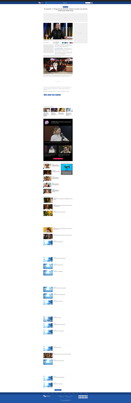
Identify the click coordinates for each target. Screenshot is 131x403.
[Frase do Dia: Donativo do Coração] (48, 325)
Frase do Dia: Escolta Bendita (58, 241)
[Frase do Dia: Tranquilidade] (48, 272)
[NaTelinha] (41, 3)
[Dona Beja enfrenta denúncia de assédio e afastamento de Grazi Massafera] (48, 206)
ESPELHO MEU (86, 393)
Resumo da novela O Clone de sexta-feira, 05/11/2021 (62, 354)
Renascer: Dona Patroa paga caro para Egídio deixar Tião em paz (62, 199)
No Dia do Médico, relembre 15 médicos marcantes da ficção (61, 114)
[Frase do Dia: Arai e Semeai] (48, 302)
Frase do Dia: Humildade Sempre (58, 377)
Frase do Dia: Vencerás (57, 317)
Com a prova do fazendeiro (59, 48)
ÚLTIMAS (44, 393)
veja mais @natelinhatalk (58, 158)
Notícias (65, 3)
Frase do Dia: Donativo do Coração (59, 324)
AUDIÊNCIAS (65, 393)
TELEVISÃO (48, 393)
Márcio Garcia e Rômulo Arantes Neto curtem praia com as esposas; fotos (55, 184)
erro (72, 42)
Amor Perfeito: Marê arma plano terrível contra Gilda (62, 235)
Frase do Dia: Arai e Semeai (58, 301)
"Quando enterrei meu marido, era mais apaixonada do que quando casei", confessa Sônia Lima (50, 155)
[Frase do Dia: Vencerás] (48, 348)
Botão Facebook (82, 396)
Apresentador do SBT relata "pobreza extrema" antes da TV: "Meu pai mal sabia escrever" (64, 155)
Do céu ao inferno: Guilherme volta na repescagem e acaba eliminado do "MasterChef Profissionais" (46, 114)
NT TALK (61, 393)
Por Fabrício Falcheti (46, 42)
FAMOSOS (57, 393)
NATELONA (81, 393)
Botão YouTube (87, 396)
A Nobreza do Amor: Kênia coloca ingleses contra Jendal (56, 171)
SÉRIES (77, 393)
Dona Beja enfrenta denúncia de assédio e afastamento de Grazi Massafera (62, 206)
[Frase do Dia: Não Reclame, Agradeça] (48, 289)
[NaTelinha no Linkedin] (82, 397)
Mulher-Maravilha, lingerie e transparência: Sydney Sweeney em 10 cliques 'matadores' (56, 191)
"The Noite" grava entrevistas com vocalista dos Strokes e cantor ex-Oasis (54, 114)
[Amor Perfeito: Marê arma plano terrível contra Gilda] (48, 236)
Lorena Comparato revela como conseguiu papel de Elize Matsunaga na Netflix (56, 142)
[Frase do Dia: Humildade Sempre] (48, 378)
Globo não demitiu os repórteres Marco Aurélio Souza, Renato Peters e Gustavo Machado (69, 114)
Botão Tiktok (79, 396)
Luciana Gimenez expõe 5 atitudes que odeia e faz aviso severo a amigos (55, 178)
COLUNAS (69, 393)
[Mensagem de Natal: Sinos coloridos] (48, 213)
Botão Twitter (83, 396)
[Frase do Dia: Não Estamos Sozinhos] (48, 259)
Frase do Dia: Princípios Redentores (59, 294)
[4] (47, 184)
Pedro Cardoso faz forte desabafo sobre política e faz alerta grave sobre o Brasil (56, 166)
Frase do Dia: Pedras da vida (58, 264)
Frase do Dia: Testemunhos (58, 383)
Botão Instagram (85, 396)
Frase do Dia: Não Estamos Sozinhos (59, 258)
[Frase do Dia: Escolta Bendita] (48, 242)
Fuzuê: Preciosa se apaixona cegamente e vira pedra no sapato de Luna (62, 229)
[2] (47, 172)
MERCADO (73, 393)
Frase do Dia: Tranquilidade (58, 271)
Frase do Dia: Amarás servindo (58, 360)
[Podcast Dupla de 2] (83, 397)
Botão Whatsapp (80, 396)
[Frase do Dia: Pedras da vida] (48, 266)
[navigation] (46, 2)
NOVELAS (53, 393)
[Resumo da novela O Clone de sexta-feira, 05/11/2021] (48, 355)
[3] (47, 178)
